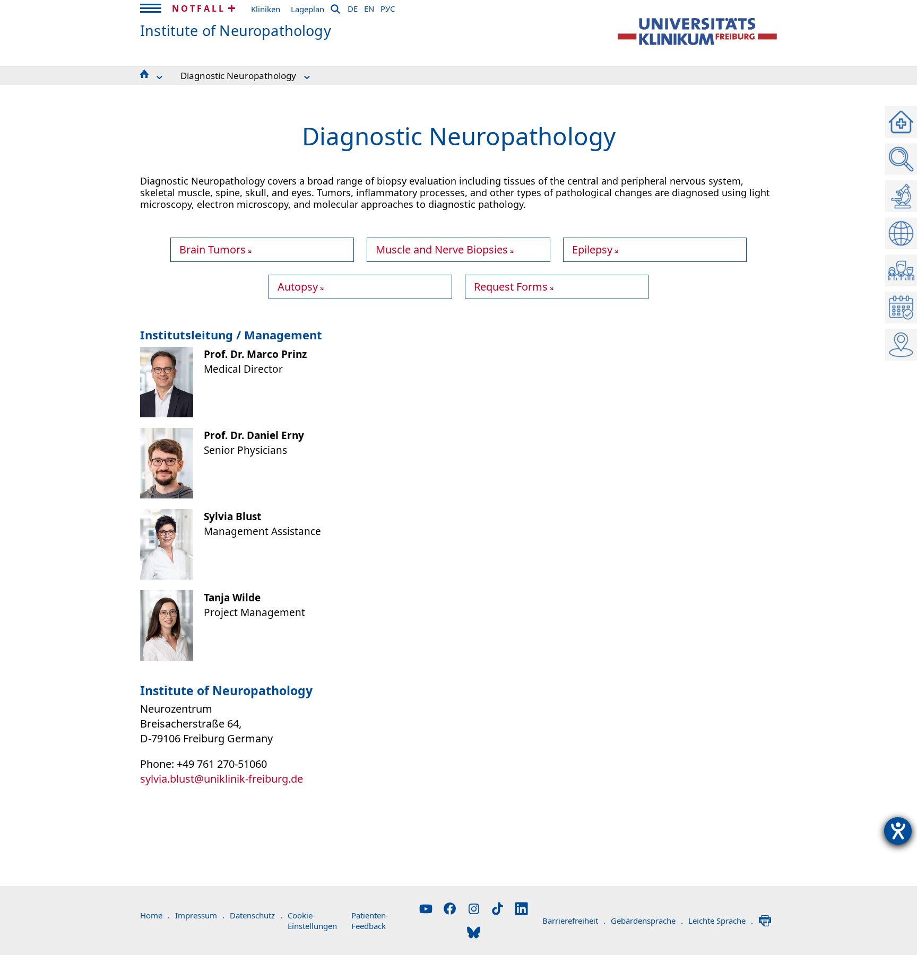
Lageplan (307, 9)
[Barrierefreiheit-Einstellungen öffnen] (898, 831)
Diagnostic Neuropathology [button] (238, 75)
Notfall (199, 8)
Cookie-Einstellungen (312, 920)
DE (353, 7)
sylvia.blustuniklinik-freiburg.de (221, 779)
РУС (387, 7)
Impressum (199, 915)
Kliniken (265, 9)
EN (369, 7)
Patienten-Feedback (369, 920)
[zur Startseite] (697, 31)
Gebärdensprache (647, 920)
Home (155, 915)
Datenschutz (256, 915)
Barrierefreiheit (573, 920)
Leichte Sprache (720, 920)
